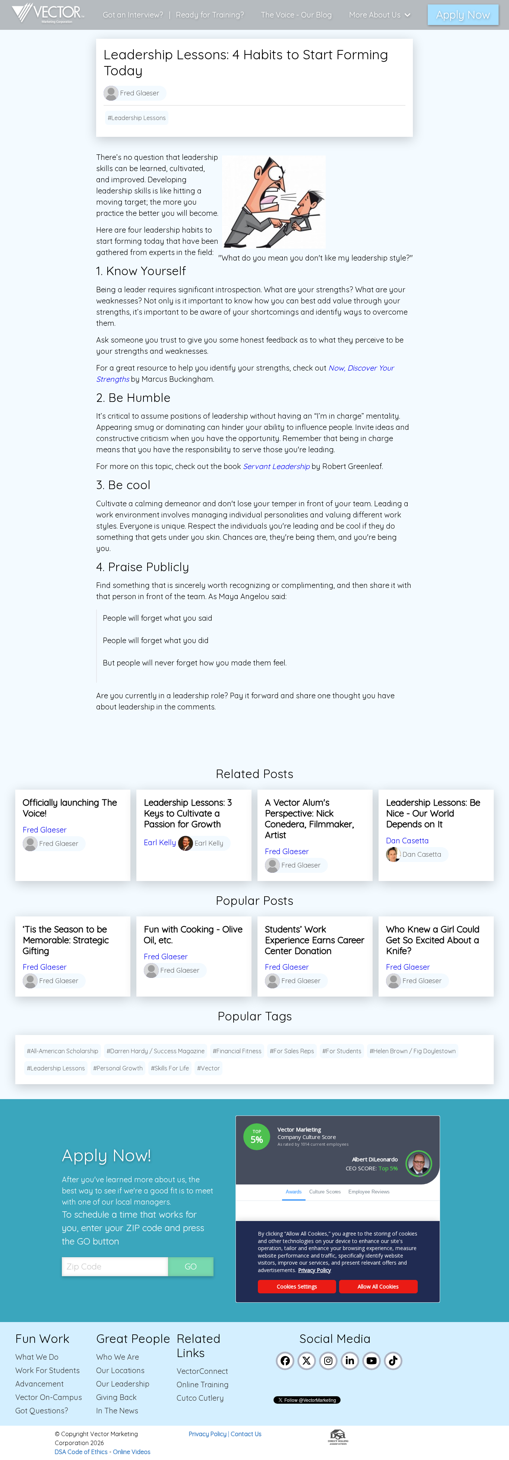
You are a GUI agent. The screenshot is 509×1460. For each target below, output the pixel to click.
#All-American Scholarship (62, 1051)
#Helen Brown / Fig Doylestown (413, 1051)
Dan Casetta (407, 840)
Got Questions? (41, 1410)
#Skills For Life (170, 1068)
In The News (117, 1410)
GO (191, 1266)
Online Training (203, 1384)
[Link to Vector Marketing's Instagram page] (328, 1360)
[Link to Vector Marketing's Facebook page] (285, 1360)
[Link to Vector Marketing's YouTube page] (371, 1360)
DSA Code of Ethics (81, 1452)
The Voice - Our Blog (296, 14)
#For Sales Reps (292, 1051)
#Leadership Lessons (137, 118)
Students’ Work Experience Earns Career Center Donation (314, 939)
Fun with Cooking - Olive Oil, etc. (193, 934)
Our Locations (120, 1370)
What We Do (37, 1357)
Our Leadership (122, 1383)
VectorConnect (202, 1371)
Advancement (39, 1383)
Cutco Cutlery (200, 1398)
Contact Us (246, 1434)
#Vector (208, 1068)
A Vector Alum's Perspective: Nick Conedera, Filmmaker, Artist (309, 818)
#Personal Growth (118, 1068)
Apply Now (463, 14)
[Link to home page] (44, 15)
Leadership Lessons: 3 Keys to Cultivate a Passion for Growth (188, 813)
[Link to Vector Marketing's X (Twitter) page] (307, 1360)
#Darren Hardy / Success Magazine (156, 1051)
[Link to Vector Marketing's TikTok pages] (393, 1360)
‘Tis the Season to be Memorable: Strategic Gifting (66, 939)
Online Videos (132, 1452)
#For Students (341, 1051)
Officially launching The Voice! (70, 808)
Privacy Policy (208, 1434)
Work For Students (47, 1370)
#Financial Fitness (237, 1051)
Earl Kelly (160, 842)
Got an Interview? (133, 14)
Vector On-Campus (48, 1397)
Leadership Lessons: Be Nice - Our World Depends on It (433, 813)
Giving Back (116, 1397)
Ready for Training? (210, 14)
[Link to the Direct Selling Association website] (338, 1442)
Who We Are (117, 1357)
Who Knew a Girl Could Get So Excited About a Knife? (433, 939)
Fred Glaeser (45, 829)
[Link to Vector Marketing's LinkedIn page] (350, 1360)
